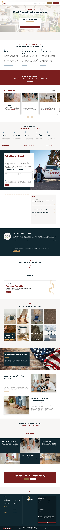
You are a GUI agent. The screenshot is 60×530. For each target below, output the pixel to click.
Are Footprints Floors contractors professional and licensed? (43, 215)
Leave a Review (50, 145)
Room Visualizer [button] (7, 528)
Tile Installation (27, 104)
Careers (15, 509)
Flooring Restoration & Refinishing (11, 104)
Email (20, 173)
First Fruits (16, 513)
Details (51, 529)
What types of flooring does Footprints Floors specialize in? (43, 204)
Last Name (49, 500)
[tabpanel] (11, 57)
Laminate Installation (7, 502)
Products (40, 3)
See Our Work (30, 275)
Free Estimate (55, 3)
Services (35, 3)
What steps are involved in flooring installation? (40, 212)
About (44, 3)
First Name (39, 500)
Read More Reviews (29, 433)
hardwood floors (47, 109)
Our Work (15, 512)
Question (6, 175)
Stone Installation (6, 503)
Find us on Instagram (30, 342)
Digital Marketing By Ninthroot (40, 528)
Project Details (39, 511)
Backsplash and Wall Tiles (17, 502)
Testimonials (15, 508)
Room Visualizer (49, 0)
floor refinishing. (12, 109)
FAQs (4, 509)
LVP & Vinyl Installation (17, 500)
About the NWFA (16, 250)
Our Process (5, 508)
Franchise (44, 0)
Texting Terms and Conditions (42, 515)
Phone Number (6, 173)
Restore (54, 0)
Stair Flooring (15, 503)
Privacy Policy (26, 528)
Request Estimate (30, 26)
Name (6, 171)
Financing (40, 0)
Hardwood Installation (46, 104)
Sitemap (34, 528)
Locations (26, 479)
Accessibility (30, 528)
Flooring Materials (29, 145)
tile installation (27, 106)
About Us (5, 506)
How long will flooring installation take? (39, 209)
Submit (47, 522)
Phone (39, 502)
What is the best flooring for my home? (39, 206)
